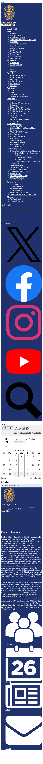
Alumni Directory (16, 201)
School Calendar (16, 52)
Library (12, 67)
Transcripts (14, 121)
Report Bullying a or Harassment (27, 153)
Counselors (14, 105)
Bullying (18, 155)
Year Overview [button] (25, 433)
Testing (12, 69)
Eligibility (13, 79)
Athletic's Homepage (17, 75)
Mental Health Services (18, 113)
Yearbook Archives (17, 199)
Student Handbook (17, 163)
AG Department (16, 65)
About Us (13, 33)
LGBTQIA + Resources (19, 170)
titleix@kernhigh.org (13, 593)
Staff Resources (15, 184)
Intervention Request (17, 136)
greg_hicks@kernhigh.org (10, 599)
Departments (14, 63)
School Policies (15, 174)
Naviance (13, 117)
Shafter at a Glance (17, 48)
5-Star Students (15, 146)
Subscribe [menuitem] (37, 433)
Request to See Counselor (19, 119)
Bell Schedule (15, 58)
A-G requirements (16, 101)
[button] (9, 31)
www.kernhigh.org (19, 607)
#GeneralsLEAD (16, 126)
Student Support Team (18, 180)
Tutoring (13, 71)
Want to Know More (17, 142)
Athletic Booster (16, 82)
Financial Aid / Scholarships (20, 109)
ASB (12, 90)
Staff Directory (15, 56)
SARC (12, 50)
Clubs (12, 92)
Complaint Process (17, 165)
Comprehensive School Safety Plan (23, 40)
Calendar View (36, 478)
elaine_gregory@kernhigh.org (12, 603)
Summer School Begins (24, 439)
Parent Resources (16, 188)
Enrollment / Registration (19, 193)
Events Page (14, 54)
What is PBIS (15, 138)
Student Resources (17, 186)
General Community (11, 485)
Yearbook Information (18, 94)
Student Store (15, 84)
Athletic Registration (17, 77)
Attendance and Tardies (23, 157)
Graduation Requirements (19, 111)
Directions (14, 42)
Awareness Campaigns (18, 144)
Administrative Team (17, 38)
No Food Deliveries (22, 159)
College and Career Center (19, 103)
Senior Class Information (19, 96)
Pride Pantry (14, 134)
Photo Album (15, 46)
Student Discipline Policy (19, 176)
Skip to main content (8, 4)
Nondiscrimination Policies (20, 172)
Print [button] (15, 433)
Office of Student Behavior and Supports (25, 151)
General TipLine (16, 140)
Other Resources (16, 190)
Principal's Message (17, 36)
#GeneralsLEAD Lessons (19, 132)
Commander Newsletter (18, 44)
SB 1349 (13, 86)
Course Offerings (16, 107)
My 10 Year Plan (16, 115)
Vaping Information (17, 178)
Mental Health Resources (19, 167)
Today (3, 478)
